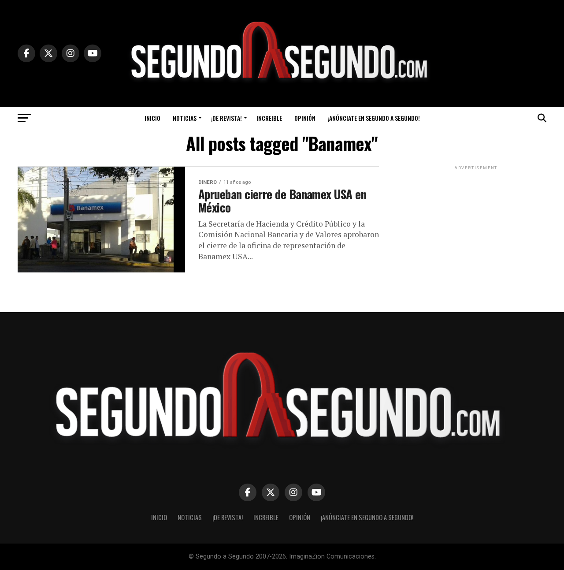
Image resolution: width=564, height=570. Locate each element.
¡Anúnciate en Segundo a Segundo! (374, 118)
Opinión (304, 118)
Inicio (152, 118)
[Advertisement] (475, 227)
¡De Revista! (226, 118)
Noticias (185, 118)
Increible (269, 118)
